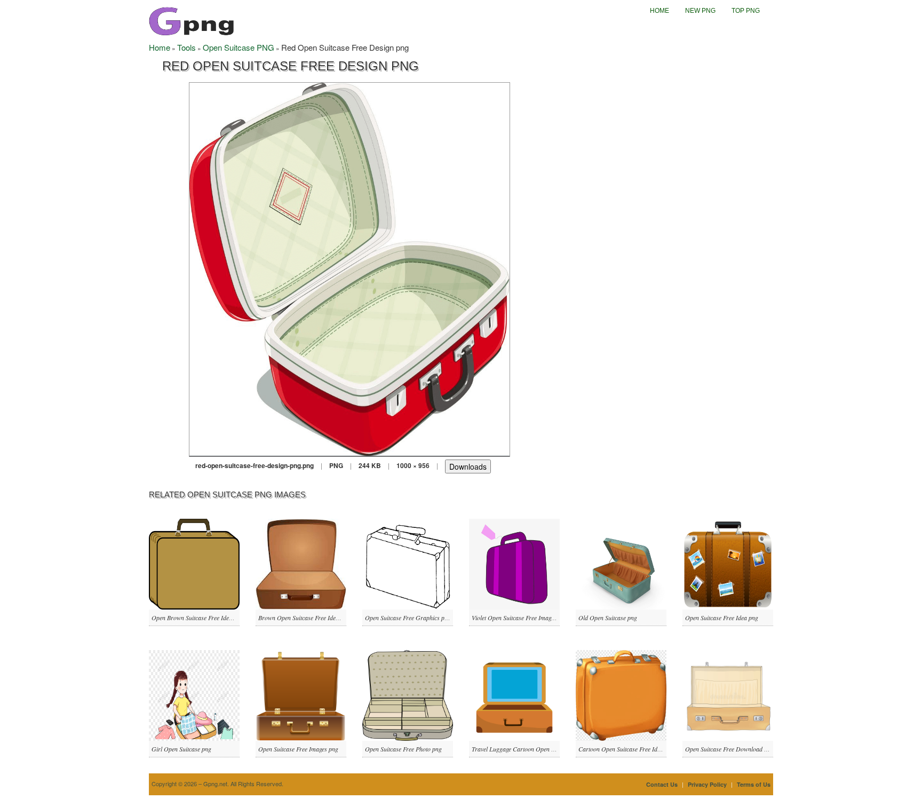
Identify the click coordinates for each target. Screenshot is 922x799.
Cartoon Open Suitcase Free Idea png (626, 749)
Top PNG (746, 10)
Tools (186, 47)
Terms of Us (753, 784)
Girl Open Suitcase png (181, 749)
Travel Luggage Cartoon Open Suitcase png (527, 749)
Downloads (468, 466)
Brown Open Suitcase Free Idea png (304, 617)
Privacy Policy (707, 784)
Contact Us (662, 784)
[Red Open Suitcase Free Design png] (349, 268)
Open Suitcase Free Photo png (403, 749)
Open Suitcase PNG (238, 47)
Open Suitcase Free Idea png (721, 617)
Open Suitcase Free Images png (298, 749)
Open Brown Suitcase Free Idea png (197, 617)
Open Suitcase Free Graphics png (408, 617)
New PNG (700, 10)
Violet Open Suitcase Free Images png (520, 617)
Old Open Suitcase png (607, 617)
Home (659, 10)
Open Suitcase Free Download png (729, 749)
